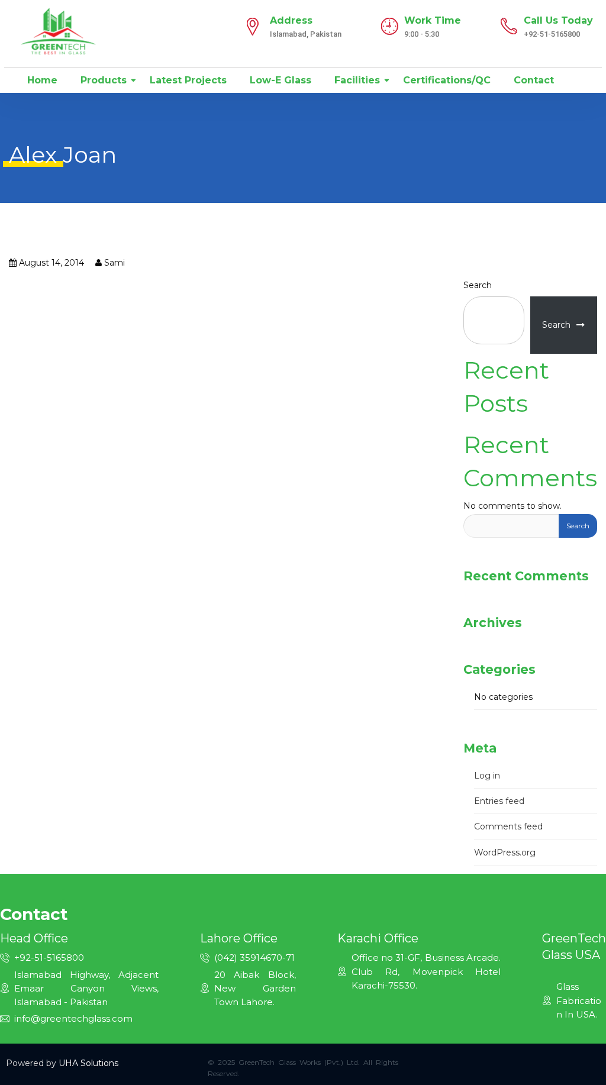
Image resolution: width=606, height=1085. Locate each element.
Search (477, 285)
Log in (487, 775)
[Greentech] (58, 30)
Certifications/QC (445, 80)
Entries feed (499, 801)
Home (40, 80)
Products (102, 80)
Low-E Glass (279, 80)
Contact (532, 80)
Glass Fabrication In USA (578, 1000)
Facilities (355, 80)
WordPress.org (505, 852)
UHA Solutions (88, 1063)
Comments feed (508, 826)
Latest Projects (187, 80)
